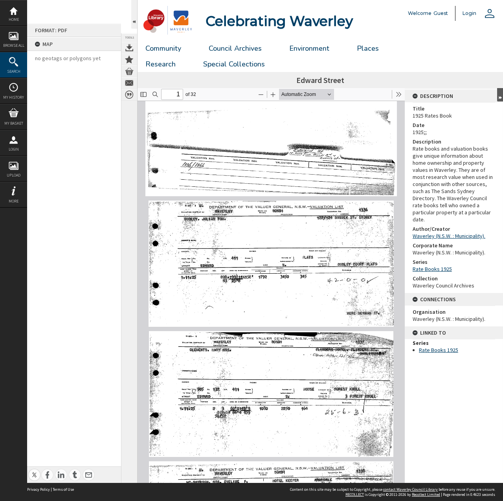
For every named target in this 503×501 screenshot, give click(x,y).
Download (129, 47)
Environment (309, 48)
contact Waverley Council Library (410, 489)
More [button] (13, 201)
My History (13, 97)
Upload (13, 175)
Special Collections (234, 64)
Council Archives (235, 48)
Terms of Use (63, 489)
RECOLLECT (354, 494)
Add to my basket (129, 71)
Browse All (13, 45)
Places (368, 48)
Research (160, 64)
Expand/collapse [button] (500, 94)
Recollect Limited (426, 494)
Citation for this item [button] (129, 95)
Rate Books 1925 (432, 269)
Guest (440, 13)
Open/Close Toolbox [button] (134, 14)
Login (14, 149)
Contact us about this (129, 83)
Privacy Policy (38, 489)
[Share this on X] (34, 470)
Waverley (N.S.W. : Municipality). (449, 235)
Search (13, 71)
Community (163, 48)
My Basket (13, 123)
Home (14, 19)
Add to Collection (129, 59)
